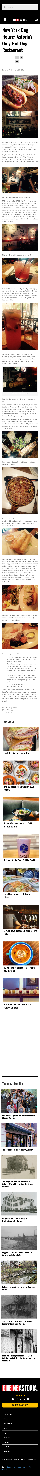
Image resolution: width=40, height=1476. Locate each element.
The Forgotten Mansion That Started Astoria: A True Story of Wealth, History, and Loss (17, 1184)
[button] (13, 1399)
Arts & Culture (8, 1423)
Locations (7, 1442)
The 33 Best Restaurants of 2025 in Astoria (20, 788)
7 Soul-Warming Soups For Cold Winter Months (18, 825)
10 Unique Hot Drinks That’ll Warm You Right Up (19, 969)
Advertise (7, 1451)
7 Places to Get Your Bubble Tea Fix (20, 860)
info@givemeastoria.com (17, 1467)
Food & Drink (8, 1414)
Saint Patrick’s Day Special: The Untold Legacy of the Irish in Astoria (17, 1322)
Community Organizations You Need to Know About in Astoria (18, 1116)
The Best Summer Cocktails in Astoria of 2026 (17, 1006)
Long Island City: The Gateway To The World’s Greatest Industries (16, 1219)
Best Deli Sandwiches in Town (17, 753)
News (5, 1428)
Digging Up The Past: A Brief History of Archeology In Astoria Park (17, 1253)
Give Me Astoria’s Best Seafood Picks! (18, 895)
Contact (6, 1447)
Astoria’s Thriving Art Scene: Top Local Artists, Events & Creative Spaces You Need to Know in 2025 (18, 1358)
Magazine (7, 1437)
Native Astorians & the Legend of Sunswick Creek (18, 1288)
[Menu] (5, 19)
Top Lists (7, 1433)
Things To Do (8, 1419)
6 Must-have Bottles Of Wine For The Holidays (20, 932)
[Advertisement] (20, 1047)
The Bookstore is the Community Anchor (17, 1149)
